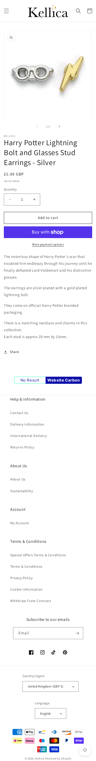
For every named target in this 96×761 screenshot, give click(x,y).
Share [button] (14, 351)
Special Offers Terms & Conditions (38, 555)
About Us (18, 479)
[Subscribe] (77, 633)
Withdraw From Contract (30, 600)
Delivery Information (27, 424)
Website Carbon (63, 380)
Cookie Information (26, 589)
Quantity (10, 189)
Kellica (39, 758)
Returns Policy (22, 447)
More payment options (48, 244)
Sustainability (21, 491)
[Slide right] (59, 126)
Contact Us (19, 413)
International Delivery (28, 435)
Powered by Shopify (58, 758)
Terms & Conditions (26, 566)
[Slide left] (36, 126)
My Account (19, 523)
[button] (6, 11)
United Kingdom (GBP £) (45, 686)
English (45, 713)
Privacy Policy (21, 578)
